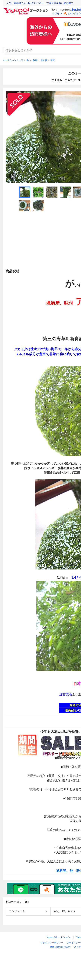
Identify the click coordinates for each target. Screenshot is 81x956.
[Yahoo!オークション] (26, 9)
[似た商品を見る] (12, 176)
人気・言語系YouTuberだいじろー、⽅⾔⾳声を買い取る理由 (40, 3)
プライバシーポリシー (51, 942)
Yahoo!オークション (59, 937)
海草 (52, 60)
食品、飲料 (31, 60)
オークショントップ (13, 60)
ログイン (57, 13)
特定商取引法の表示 (60, 946)
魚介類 (43, 60)
